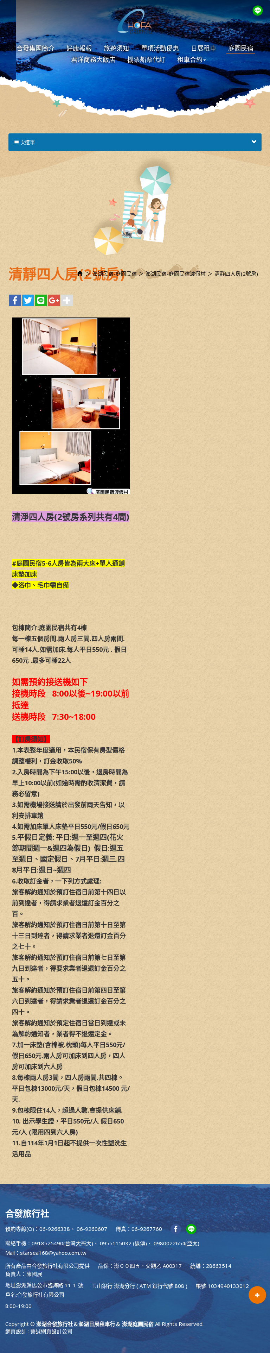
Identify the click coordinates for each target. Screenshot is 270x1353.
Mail (10, 1252)
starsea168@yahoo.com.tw (53, 1252)
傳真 (121, 1228)
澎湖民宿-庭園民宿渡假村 (176, 273)
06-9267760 (146, 1228)
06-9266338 (54, 1228)
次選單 (27, 142)
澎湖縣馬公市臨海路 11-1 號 (49, 1285)
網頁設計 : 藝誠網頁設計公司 (38, 1331)
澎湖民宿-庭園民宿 (114, 273)
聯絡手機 (15, 1243)
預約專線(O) (19, 1228)
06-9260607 (92, 1228)
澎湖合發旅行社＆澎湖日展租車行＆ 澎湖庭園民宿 (135, 21)
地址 (10, 1285)
